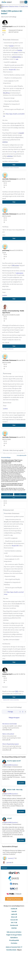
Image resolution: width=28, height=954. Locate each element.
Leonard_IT (11, 858)
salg (17, 59)
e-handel (21, 133)
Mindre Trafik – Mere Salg (14, 789)
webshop (5, 142)
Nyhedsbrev (14, 937)
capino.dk (14, 914)
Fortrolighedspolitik (21, 455)
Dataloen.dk (14, 925)
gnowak (9, 862)
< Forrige (10, 711)
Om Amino (14, 943)
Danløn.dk (14, 908)
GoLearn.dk (14, 920)
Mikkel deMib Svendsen (10, 765)
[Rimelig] (5, 30)
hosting (20, 50)
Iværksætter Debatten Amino (9, 6)
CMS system (15, 265)
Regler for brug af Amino (14, 935)
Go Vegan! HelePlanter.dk (8, 348)
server (16, 52)
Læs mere (21, 782)
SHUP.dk (14, 928)
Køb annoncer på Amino (14, 932)
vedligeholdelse (16, 57)
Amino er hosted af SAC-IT (14, 947)
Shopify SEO (12, 69)
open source (19, 273)
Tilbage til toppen (14, 717)
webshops (10, 156)
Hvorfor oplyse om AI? (14, 761)
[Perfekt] (3, 34)
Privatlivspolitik (14, 940)
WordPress (6, 93)
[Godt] (5, 32)
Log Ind (22, 2)
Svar (14, 165)
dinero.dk (14, 917)
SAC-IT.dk (14, 922)
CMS (16, 691)
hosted (11, 46)
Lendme (4, 295)
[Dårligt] (3, 30)
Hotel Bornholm (11, 950)
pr (15, 151)
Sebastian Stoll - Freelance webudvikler (11, 167)
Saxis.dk (14, 911)
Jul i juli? (9, 818)
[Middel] (3, 32)
